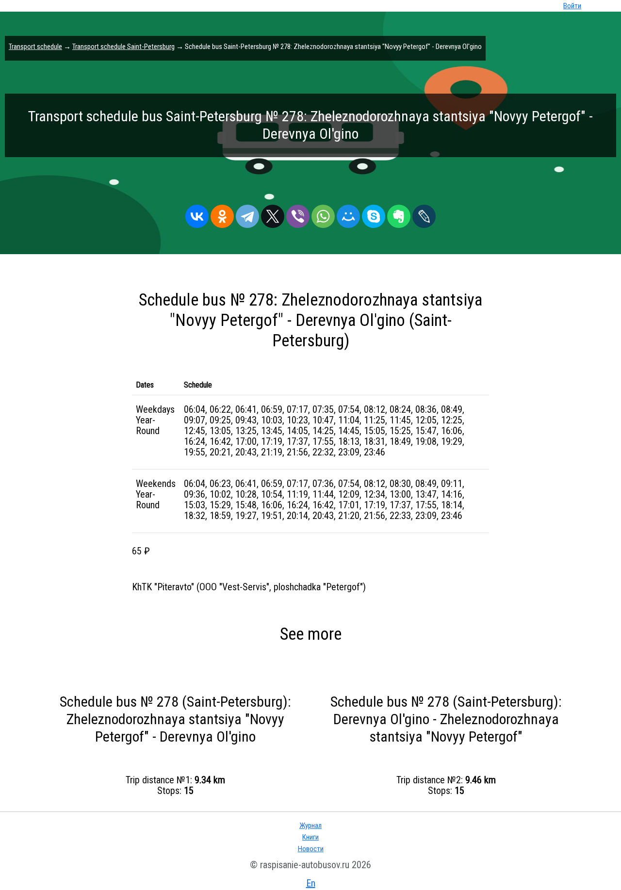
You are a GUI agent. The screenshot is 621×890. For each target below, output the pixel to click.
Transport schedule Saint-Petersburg (123, 46)
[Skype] (373, 214)
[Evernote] (398, 214)
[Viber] (298, 214)
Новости (311, 848)
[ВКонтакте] (197, 214)
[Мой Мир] (348, 214)
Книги (310, 837)
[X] (272, 214)
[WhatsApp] (323, 214)
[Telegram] (247, 214)
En (310, 883)
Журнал (310, 825)
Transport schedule (35, 46)
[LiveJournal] (424, 214)
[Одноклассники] (222, 214)
